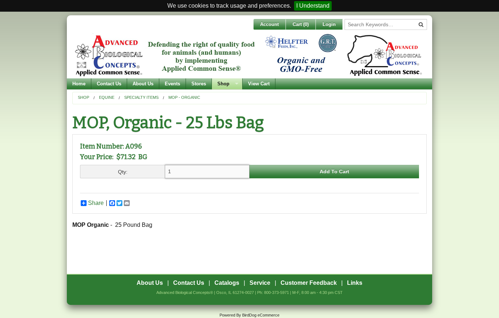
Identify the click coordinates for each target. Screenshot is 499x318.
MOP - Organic (184, 97)
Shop (223, 83)
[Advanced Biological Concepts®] (247, 55)
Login (329, 24)
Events (172, 83)
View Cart (259, 83)
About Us (143, 83)
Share (96, 203)
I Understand (313, 6)
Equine (106, 97)
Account (269, 24)
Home (78, 83)
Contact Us (109, 83)
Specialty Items (141, 97)
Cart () (301, 24)
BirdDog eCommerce (260, 315)
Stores (198, 83)
